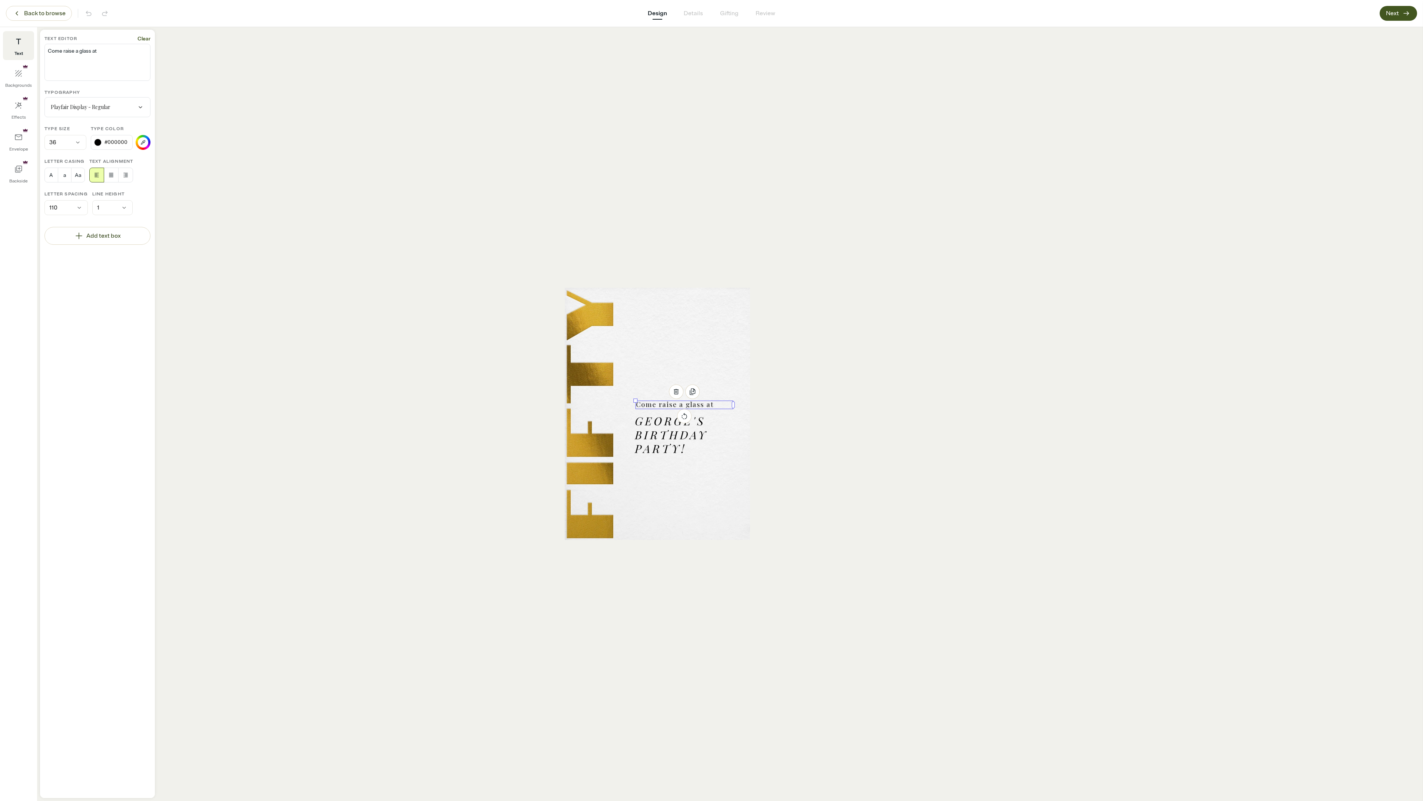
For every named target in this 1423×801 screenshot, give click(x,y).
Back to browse (45, 13)
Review (765, 13)
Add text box (103, 236)
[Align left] (96, 175)
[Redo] (104, 13)
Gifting (729, 13)
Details (693, 13)
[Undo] (88, 13)
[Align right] (125, 175)
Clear (143, 39)
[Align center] (111, 175)
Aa (78, 175)
